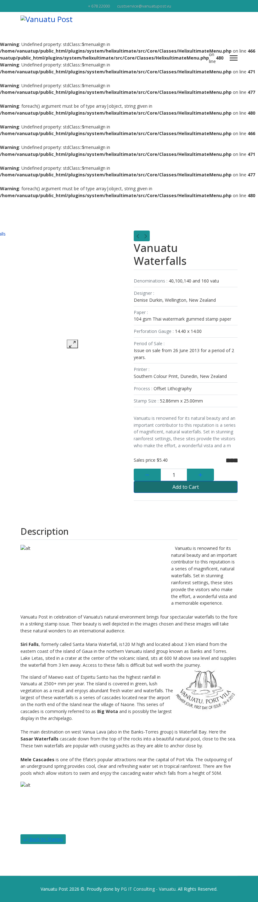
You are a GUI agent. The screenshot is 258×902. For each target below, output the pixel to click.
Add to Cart (185, 486)
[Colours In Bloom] (138, 236)
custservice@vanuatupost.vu (144, 6)
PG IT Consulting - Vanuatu (148, 889)
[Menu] (234, 58)
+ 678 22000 (99, 6)
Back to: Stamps (45, 839)
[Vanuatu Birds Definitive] (146, 236)
